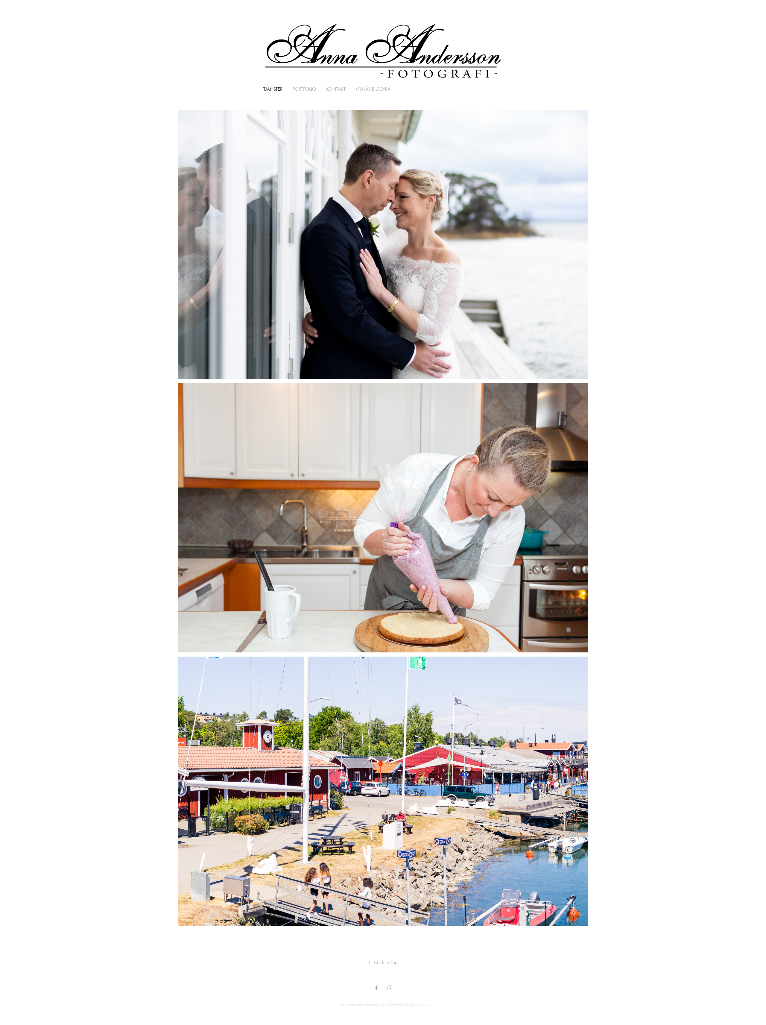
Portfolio (304, 89)
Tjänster (272, 89)
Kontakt (336, 89)
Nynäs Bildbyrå (373, 89)
